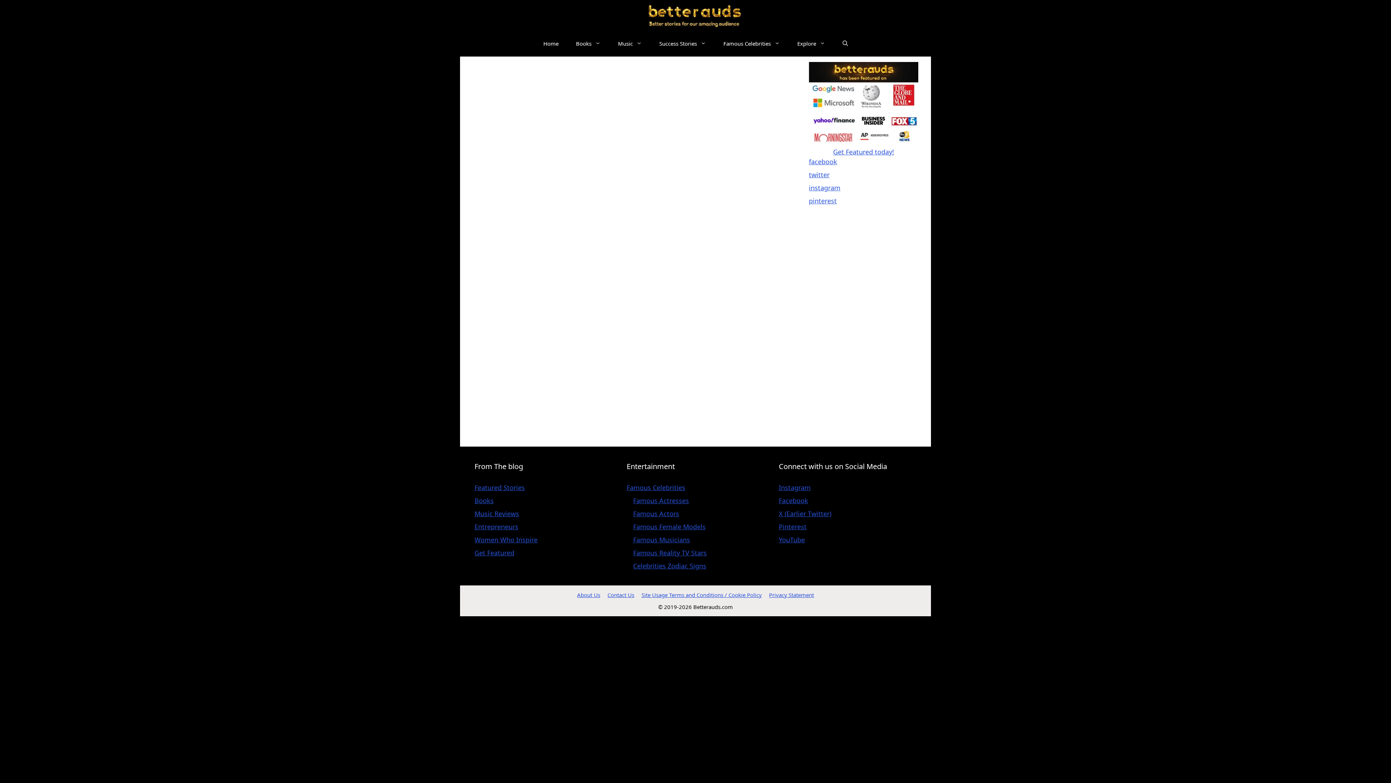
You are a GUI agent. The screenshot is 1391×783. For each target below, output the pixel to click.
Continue (596, 428)
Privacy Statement (791, 594)
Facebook (793, 500)
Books (584, 43)
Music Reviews (497, 513)
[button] (845, 44)
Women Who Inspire (506, 539)
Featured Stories (500, 487)
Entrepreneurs (496, 526)
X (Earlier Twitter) (805, 513)
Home (551, 43)
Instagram (795, 487)
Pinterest (793, 526)
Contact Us (620, 594)
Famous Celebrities (747, 43)
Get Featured (494, 552)
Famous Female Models (669, 526)
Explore (806, 43)
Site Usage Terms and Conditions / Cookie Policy (702, 594)
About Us (588, 594)
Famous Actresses (661, 500)
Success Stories (678, 43)
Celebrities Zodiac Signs (669, 566)
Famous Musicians (661, 539)
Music (625, 43)
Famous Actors (656, 513)
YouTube (792, 539)
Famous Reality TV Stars (670, 552)
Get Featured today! (863, 152)
